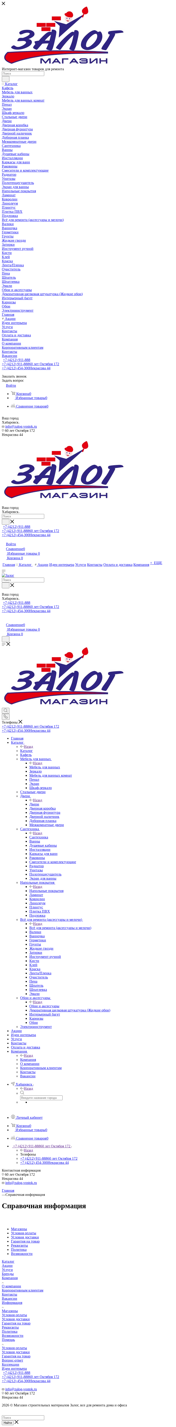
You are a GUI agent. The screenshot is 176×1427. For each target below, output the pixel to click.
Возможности (12, 1336)
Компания (28, 1060)
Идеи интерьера (14, 1368)
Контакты (9, 1294)
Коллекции (10, 1364)
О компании (11, 1286)
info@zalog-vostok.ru (21, 426)
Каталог (26, 751)
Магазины (10, 1311)
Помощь (8, 1340)
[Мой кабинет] (4, 620)
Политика (9, 1331)
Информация (12, 1303)
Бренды (8, 1274)
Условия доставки (16, 1319)
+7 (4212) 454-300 (26, 368)
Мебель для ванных (44, 767)
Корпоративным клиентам (22, 1290)
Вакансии (9, 1298)
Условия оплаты (14, 1315)
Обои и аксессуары (44, 1006)
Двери (34, 804)
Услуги (7, 1270)
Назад (28, 747)
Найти (8, 1422)
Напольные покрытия (46, 891)
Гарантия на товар (16, 1323)
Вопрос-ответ (12, 1360)
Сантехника (38, 837)
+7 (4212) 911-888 (16, 360)
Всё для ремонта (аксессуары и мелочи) (60, 928)
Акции (7, 1266)
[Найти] (5, 79)
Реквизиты (10, 1327)
